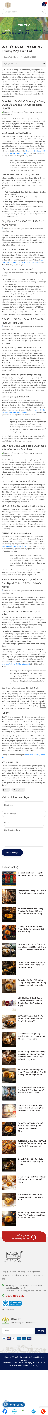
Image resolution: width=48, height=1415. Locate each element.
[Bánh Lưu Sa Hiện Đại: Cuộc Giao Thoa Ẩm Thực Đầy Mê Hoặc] (9, 1165)
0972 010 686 (15, 1296)
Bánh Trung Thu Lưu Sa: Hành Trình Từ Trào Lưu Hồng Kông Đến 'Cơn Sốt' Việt (31, 1215)
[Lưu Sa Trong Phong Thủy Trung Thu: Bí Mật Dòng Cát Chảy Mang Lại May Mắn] (9, 1111)
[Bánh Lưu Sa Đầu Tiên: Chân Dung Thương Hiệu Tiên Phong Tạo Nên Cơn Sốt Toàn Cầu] (9, 986)
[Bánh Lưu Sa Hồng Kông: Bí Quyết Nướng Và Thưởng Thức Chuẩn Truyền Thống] (9, 1039)
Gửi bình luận (12, 852)
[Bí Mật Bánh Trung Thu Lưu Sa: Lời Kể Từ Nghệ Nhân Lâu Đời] (9, 896)
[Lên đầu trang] (41, 1404)
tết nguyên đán (18, 790)
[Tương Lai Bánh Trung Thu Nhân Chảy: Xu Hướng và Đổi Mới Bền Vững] (9, 932)
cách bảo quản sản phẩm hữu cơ (14, 546)
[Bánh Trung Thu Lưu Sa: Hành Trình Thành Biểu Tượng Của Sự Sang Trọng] (9, 968)
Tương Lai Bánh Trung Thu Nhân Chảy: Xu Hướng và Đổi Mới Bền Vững (31, 929)
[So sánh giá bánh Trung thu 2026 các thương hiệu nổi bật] (9, 878)
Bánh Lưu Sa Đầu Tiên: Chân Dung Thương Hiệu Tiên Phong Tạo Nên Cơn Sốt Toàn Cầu (32, 982)
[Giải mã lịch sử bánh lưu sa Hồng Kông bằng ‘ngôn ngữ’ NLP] (9, 1200)
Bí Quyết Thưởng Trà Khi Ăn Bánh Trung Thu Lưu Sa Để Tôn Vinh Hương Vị (30, 1018)
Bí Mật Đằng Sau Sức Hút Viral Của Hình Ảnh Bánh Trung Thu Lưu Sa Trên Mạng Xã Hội (32, 1143)
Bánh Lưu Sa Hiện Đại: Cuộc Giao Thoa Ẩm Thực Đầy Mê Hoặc (30, 1161)
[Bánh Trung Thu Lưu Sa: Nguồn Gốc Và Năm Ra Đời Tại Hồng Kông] (9, 1182)
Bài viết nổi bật (11, 867)
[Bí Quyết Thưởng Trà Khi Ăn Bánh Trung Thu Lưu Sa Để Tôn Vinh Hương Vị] (9, 1022)
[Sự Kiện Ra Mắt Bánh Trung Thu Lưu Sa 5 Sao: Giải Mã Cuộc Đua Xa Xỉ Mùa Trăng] (9, 914)
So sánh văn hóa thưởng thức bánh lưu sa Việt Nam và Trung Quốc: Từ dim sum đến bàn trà (32, 947)
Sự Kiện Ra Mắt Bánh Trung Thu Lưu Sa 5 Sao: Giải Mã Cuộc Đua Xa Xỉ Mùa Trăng (30, 911)
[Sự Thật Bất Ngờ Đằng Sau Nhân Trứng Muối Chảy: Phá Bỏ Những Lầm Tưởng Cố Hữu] (9, 1075)
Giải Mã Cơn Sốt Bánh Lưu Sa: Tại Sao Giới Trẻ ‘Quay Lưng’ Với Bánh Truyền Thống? (31, 1090)
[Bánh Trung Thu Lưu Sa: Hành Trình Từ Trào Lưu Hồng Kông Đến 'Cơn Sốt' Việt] (9, 1218)
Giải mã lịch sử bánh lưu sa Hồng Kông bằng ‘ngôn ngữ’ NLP (30, 1197)
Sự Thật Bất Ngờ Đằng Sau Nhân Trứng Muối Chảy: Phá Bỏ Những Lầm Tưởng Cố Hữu (32, 1072)
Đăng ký (40, 1331)
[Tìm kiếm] (43, 11)
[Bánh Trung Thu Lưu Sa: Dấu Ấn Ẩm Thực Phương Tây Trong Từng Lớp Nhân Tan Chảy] (9, 1129)
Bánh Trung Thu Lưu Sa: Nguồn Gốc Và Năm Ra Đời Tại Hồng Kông (32, 1179)
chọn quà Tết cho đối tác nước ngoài (16, 664)
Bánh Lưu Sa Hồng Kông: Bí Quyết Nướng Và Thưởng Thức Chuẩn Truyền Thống (32, 1036)
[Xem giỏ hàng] (44, 4)
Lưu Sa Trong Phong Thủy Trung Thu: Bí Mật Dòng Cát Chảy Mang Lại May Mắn (31, 1108)
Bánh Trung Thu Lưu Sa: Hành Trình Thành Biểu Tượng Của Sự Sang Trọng (31, 965)
